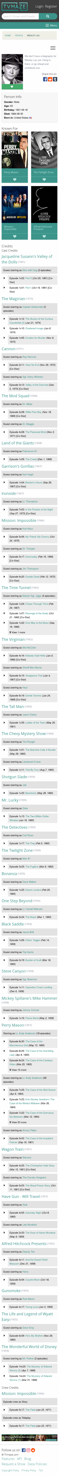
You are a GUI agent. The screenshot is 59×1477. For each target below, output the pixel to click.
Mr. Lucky (10, 800)
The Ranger (28, 741)
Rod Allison (28, 1298)
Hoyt (25, 687)
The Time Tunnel (16, 587)
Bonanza (9, 873)
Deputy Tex (28, 1251)
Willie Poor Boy (33, 412)
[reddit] (50, 80)
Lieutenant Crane (31, 761)
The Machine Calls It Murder (40, 749)
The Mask (30, 917)
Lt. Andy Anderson (25, 1033)
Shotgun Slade (14, 776)
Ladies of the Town (35, 722)
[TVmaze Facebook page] (24, 1450)
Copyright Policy (10, 1470)
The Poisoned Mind (35, 432)
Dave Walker (29, 881)
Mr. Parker (28, 1358)
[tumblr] (55, 80)
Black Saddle (13, 924)
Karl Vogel (27, 474)
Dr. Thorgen (28, 548)
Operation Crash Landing (38, 987)
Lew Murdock (29, 1224)
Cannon (8, 348)
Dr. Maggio (28, 424)
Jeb (24, 785)
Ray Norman (29, 356)
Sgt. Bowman (29, 979)
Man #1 (26, 858)
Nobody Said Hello (35, 655)
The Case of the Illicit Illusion (40, 1089)
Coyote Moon (32, 1279)
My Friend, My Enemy (37, 536)
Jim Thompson (30, 568)
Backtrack (30, 793)
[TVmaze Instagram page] (28, 1450)
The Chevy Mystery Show (24, 733)
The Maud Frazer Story (37, 1185)
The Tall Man (13, 706)
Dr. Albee (27, 404)
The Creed (31, 459)
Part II (28, 278)
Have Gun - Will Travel (21, 1196)
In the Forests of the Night (39, 509)
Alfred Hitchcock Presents (43, 228)
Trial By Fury (32, 769)
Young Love (31, 1306)
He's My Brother (34, 1335)
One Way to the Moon (37, 622)
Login (39, 6)
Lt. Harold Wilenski (32, 909)
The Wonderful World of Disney (29, 1346)
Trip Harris (28, 952)
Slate (25, 808)
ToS (41, 1470)
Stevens (26, 1157)
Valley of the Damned (36, 384)
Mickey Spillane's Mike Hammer (29, 998)
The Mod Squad (15, 395)
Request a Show (13, 1464)
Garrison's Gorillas (18, 466)
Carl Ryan (27, 835)
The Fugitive (31, 866)
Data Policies (37, 1464)
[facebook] (45, 80)
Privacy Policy (29, 1470)
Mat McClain (29, 647)
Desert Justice (33, 889)
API (19, 1459)
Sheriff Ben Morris (32, 667)
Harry (25, 1271)
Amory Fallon (29, 1130)
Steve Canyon (14, 971)
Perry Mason (11, 172)
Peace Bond (32, 1018)
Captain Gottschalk (32, 306)
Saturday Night (33, 1212)
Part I (28, 287)
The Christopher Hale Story (40, 1165)
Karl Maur (27, 528)
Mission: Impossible (10, 228)
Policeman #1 (29, 451)
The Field (30, 1409)
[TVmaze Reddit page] (33, 1450)
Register (51, 6)
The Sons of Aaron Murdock (40, 1232)
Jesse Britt (28, 932)
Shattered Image (34, 328)
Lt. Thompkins (30, 501)
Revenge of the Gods (36, 613)
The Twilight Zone (44, 172)
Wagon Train (13, 1149)
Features (8, 1459)
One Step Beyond (17, 900)
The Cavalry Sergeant (34, 1177)
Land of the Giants (18, 443)
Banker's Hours (33, 482)
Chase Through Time (36, 603)
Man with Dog (29, 270)
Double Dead (32, 576)
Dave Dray (28, 1327)
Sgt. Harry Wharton (32, 376)
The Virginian (13, 639)
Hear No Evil (32, 364)
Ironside (9, 493)
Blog (27, 1459)
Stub (24, 1204)
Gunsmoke (11, 1290)
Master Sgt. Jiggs (31, 595)
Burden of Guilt (33, 960)
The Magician (13, 298)
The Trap (30, 843)
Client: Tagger (32, 940)
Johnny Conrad (30, 1010)
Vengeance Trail (33, 675)
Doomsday (31, 556)
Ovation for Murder (35, 337)
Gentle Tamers (33, 695)
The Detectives (15, 827)
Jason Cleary (29, 714)
